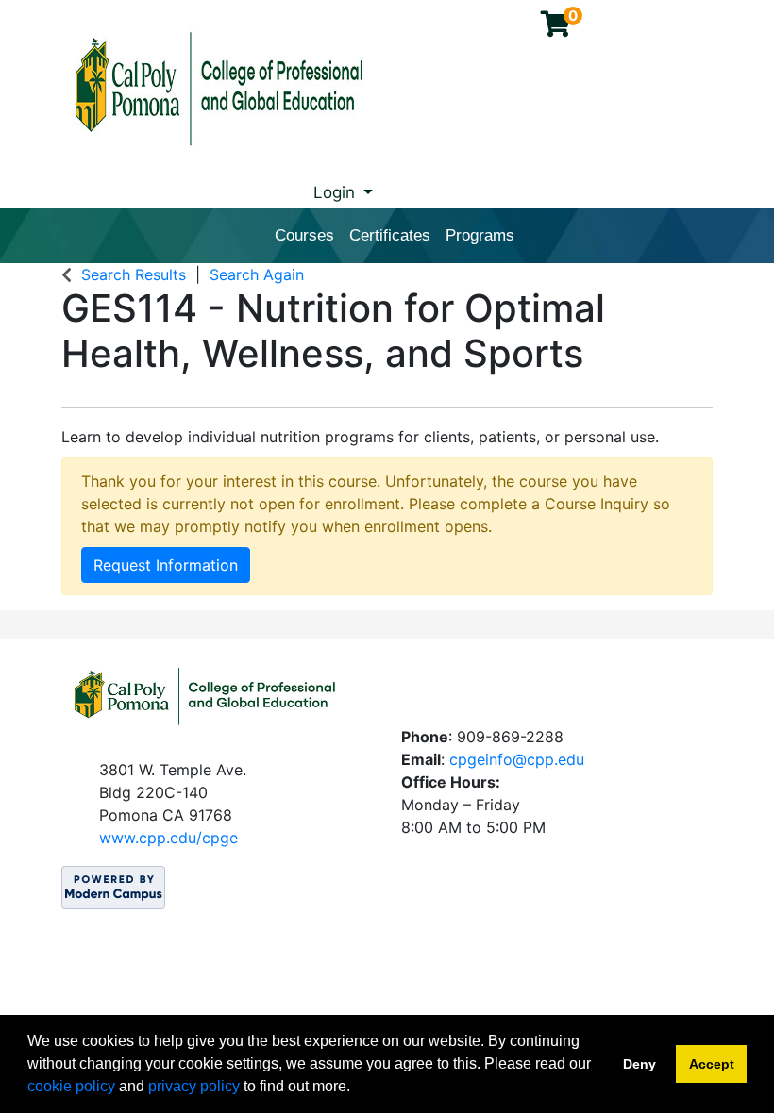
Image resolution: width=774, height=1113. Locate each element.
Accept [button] (711, 1063)
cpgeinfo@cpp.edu (516, 759)
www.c (123, 837)
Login (336, 192)
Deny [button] (639, 1063)
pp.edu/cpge (192, 837)
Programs (480, 235)
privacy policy (194, 1086)
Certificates (389, 235)
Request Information (165, 565)
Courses (304, 235)
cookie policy (71, 1086)
